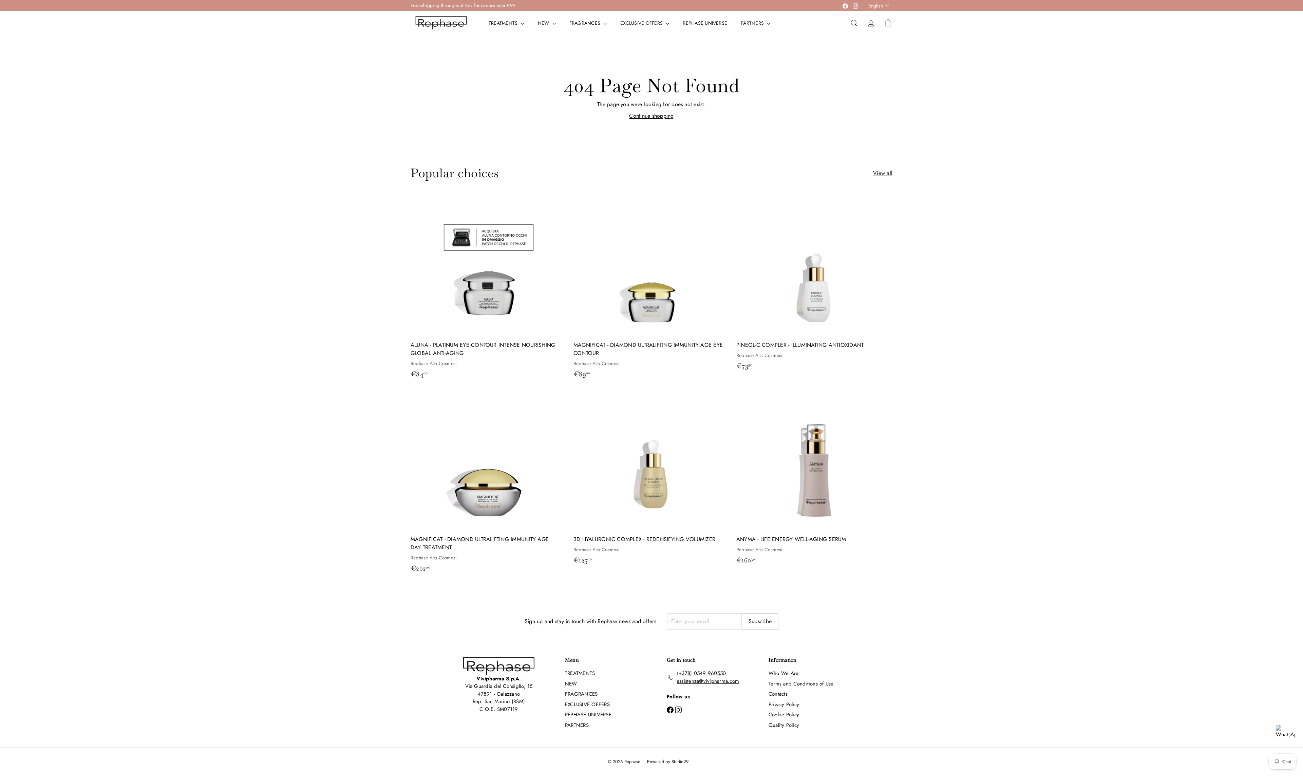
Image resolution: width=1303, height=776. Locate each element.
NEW (544, 23)
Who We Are (783, 673)
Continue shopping (651, 116)
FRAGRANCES (585, 23)
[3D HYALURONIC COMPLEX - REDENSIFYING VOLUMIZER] (651, 479)
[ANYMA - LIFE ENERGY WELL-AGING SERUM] (814, 479)
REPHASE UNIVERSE (705, 23)
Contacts (778, 694)
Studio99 (680, 761)
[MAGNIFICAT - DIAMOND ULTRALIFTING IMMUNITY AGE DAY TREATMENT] (489, 483)
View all (882, 173)
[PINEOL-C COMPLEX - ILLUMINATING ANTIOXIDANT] (814, 285)
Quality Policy (784, 725)
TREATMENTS (504, 23)
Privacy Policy (784, 704)
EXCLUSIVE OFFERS (642, 23)
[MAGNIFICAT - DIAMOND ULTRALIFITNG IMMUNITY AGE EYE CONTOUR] (651, 289)
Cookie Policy (784, 714)
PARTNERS (753, 23)
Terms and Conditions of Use (801, 684)
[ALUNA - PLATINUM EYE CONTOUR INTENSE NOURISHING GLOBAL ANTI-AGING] (489, 289)
